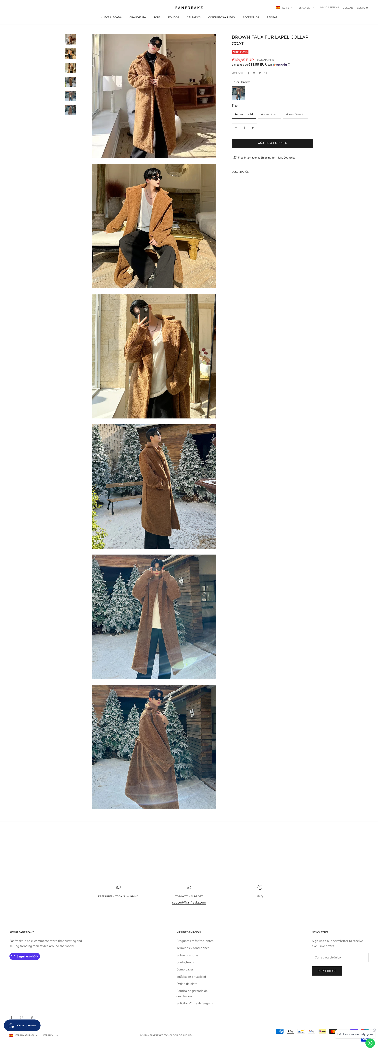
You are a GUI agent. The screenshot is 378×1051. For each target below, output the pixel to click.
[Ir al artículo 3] (70, 67)
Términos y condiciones (192, 948)
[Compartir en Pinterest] (259, 73)
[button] (272, 65)
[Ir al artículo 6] (70, 110)
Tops (157, 17)
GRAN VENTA (138, 17)
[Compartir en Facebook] (248, 73)
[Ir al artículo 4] (70, 81)
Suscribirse (327, 971)
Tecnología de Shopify (178, 1035)
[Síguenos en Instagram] (22, 1017)
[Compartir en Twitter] (254, 73)
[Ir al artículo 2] (70, 53)
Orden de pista (186, 984)
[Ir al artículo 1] (70, 39)
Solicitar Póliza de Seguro (194, 1003)
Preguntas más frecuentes (195, 941)
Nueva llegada (111, 17)
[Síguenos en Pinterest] (32, 1017)
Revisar (272, 17)
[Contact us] (370, 1043)
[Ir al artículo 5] (70, 96)
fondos (173, 17)
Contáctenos (185, 962)
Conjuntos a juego (221, 17)
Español (304, 7)
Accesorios (251, 17)
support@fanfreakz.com (189, 902)
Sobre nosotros (187, 955)
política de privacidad (191, 977)
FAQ (260, 896)
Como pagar (184, 969)
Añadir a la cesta (272, 143)
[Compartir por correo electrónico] (265, 73)
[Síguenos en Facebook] (11, 1017)
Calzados (193, 17)
